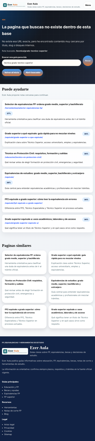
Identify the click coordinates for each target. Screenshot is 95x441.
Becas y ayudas (11, 390)
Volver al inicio (11, 72)
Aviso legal (9, 424)
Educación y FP (11, 387)
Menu (88, 5)
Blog (6, 414)
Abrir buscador (33, 72)
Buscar (88, 61)
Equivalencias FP (12, 393)
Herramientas (10, 407)
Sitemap (8, 434)
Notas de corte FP (12, 410)
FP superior (9, 397)
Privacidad (9, 428)
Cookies (8, 431)
